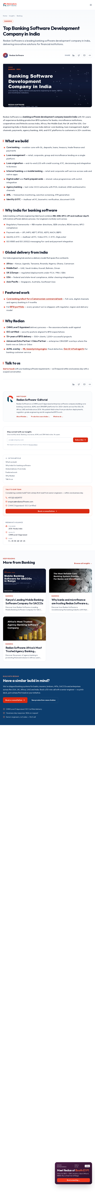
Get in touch (9, 369)
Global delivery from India (16, 469)
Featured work (11, 472)
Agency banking (14, 187)
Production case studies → (40, 416)
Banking (19, 16)
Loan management (15, 155)
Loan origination (14, 163)
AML (8, 194)
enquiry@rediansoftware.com (20, 501)
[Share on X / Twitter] (79, 55)
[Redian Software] (10, 4)
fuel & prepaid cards (33, 179)
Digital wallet (12, 179)
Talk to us (9, 479)
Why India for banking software (18, 465)
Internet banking (14, 171)
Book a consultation (46, 511)
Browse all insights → (83, 563)
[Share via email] (84, 55)
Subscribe (79, 440)
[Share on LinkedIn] (73, 55)
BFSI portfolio (17, 307)
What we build (11, 462)
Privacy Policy (33, 444)
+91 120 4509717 (15, 497)
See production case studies (44, 700)
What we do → (58, 416)
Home (5, 16)
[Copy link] (90, 55)
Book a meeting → (73, 1180)
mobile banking (35, 171)
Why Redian (10, 476)
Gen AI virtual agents (74, 349)
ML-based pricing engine (35, 349)
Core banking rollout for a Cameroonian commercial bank (34, 299)
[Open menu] (91, 5)
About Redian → (22, 416)
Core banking (12, 147)
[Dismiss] (89, 1165)
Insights (12, 16)
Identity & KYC (13, 199)
